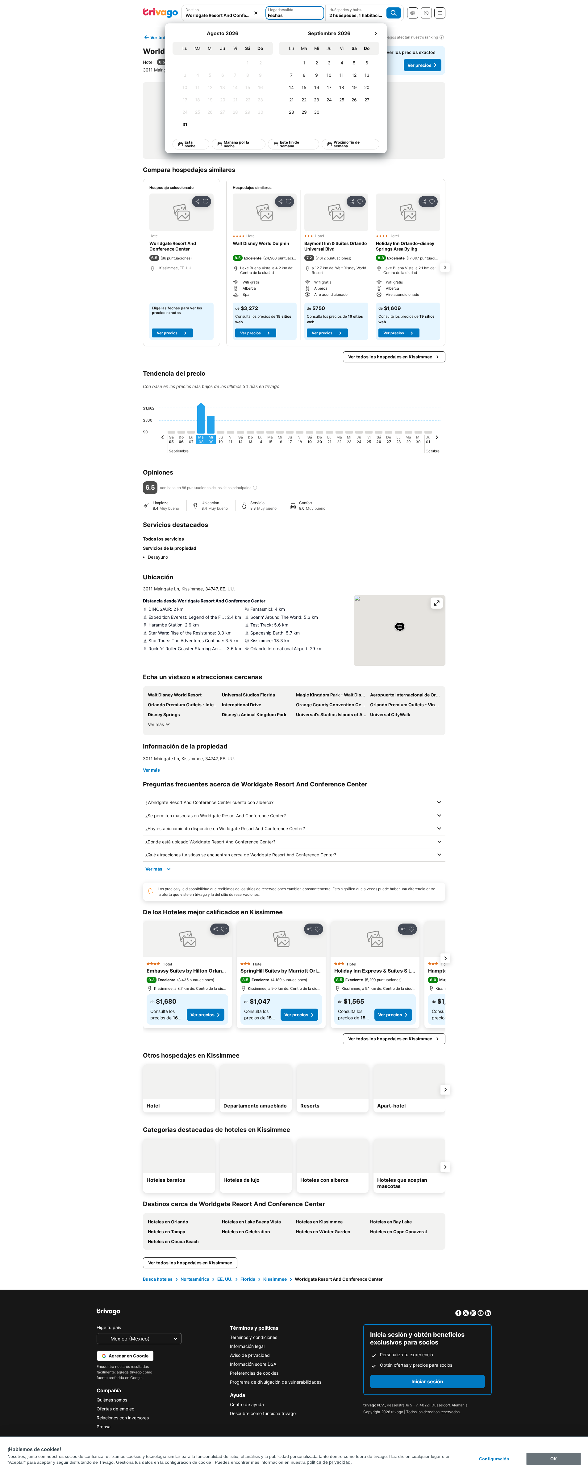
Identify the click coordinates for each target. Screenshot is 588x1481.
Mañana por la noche (236, 144)
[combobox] (223, 13)
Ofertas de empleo (115, 1408)
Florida (247, 1279)
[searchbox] (223, 15)
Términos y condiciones (253, 1337)
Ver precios (419, 65)
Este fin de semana (289, 144)
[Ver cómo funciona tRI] (254, 487)
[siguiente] (375, 33)
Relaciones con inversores (123, 1417)
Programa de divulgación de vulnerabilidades (275, 1382)
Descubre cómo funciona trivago (263, 1413)
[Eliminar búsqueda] (255, 12)
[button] (223, 13)
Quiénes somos (112, 1399)
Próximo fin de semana (346, 144)
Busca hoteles (158, 1279)
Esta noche (189, 144)
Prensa (104, 1426)
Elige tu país (109, 1327)
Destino (192, 9)
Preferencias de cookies (254, 1373)
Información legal (247, 1346)
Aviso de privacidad (250, 1355)
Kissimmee (275, 1279)
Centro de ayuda (247, 1404)
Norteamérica (195, 1279)
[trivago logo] (160, 13)
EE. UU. (224, 1279)
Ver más (156, 724)
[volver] (162, 438)
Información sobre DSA (253, 1364)
